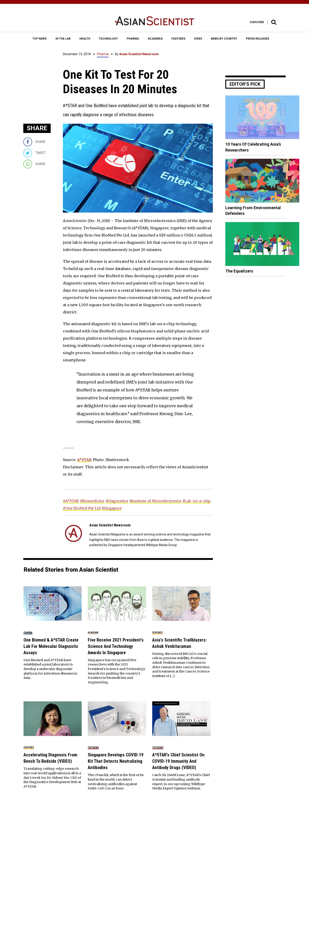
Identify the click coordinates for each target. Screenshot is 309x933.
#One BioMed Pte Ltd (82, 508)
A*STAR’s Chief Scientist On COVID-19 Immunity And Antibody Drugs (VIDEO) (178, 761)
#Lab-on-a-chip (196, 501)
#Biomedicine (92, 501)
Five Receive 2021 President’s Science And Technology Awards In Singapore (116, 646)
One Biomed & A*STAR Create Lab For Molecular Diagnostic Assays (51, 646)
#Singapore (112, 508)
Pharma (103, 54)
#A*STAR (71, 501)
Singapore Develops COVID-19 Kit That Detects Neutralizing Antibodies (115, 761)
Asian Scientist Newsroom (139, 54)
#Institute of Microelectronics (155, 501)
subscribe (257, 22)
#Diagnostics (116, 501)
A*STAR (84, 459)
